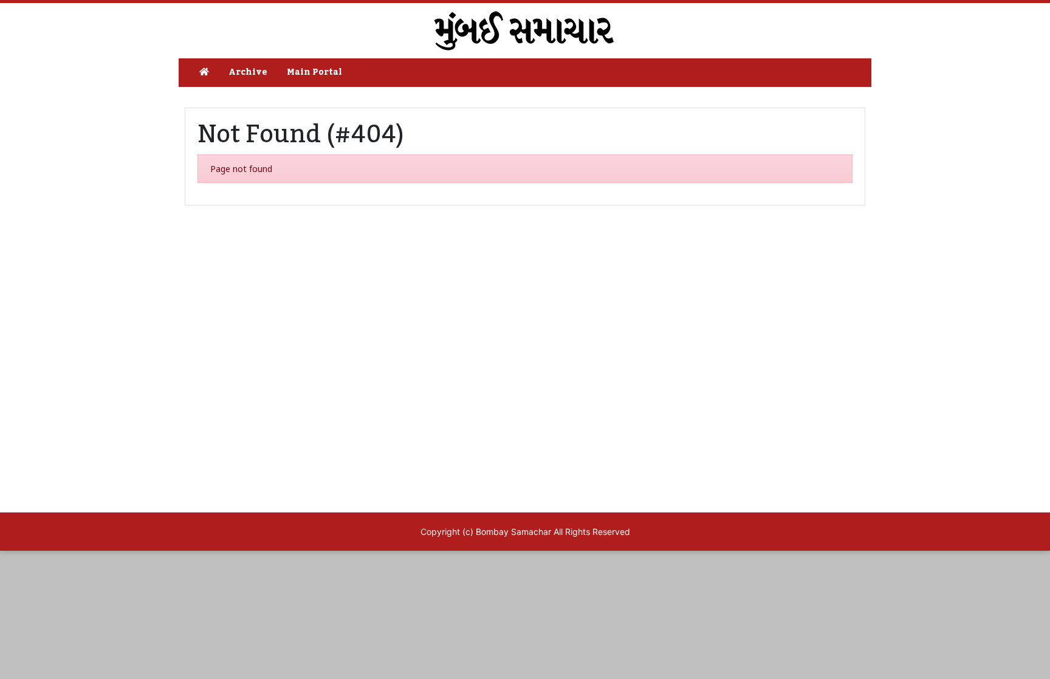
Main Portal (314, 72)
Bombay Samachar (513, 531)
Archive (247, 72)
